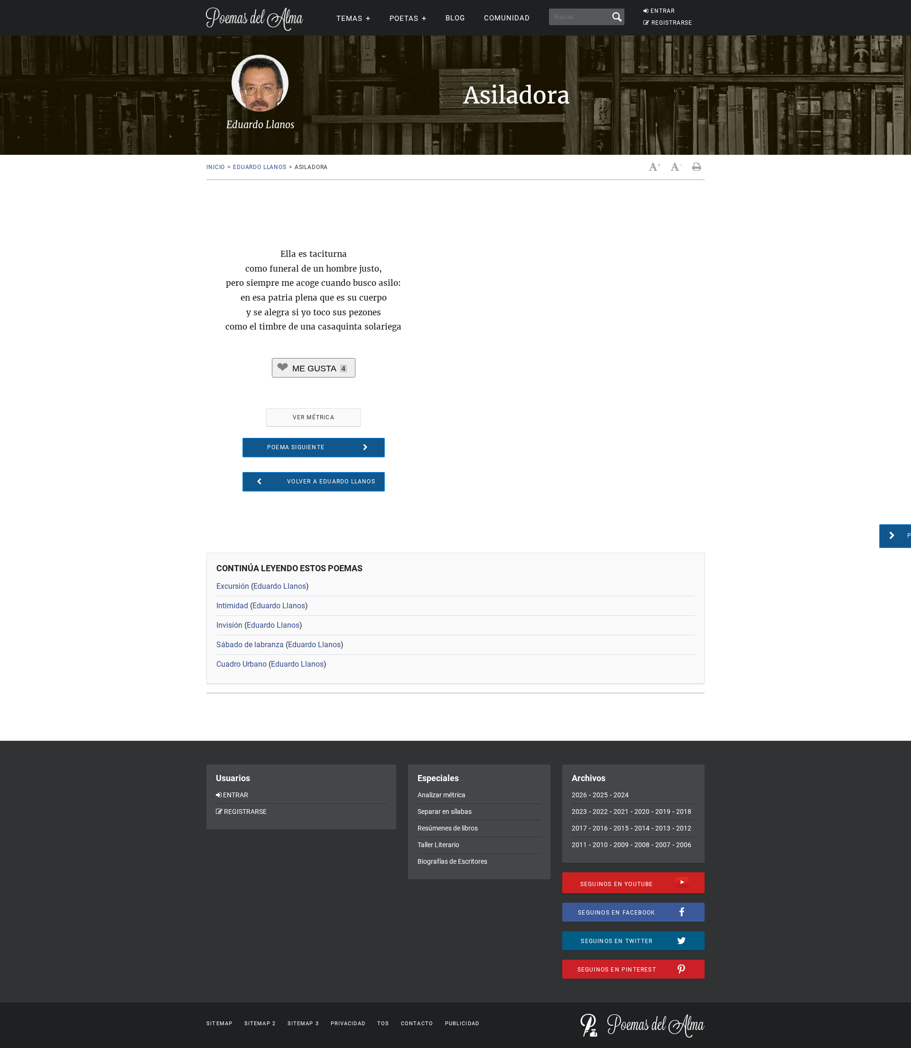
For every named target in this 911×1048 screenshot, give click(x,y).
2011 (579, 844)
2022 (600, 811)
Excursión (232, 586)
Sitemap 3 (303, 1023)
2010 (600, 844)
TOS (383, 1023)
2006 (683, 844)
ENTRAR (663, 11)
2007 (662, 844)
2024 (621, 795)
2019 (662, 811)
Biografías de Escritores (452, 861)
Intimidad (232, 605)
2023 (579, 811)
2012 (683, 828)
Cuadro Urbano (241, 664)
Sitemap (219, 1023)
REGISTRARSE (671, 22)
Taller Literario (438, 844)
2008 (642, 844)
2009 (621, 844)
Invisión (229, 625)
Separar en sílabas (445, 811)
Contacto (417, 1023)
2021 (621, 811)
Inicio (215, 167)
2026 (579, 795)
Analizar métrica (441, 795)
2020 (642, 811)
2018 (683, 811)
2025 (600, 795)
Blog (455, 18)
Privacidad (348, 1023)
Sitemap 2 (260, 1023)
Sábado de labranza (250, 644)
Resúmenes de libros (448, 828)
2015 (621, 828)
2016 (600, 828)
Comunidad (507, 18)
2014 (642, 828)
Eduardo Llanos (260, 167)
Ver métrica (314, 417)
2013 (662, 828)
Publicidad (462, 1023)
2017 (579, 828)
